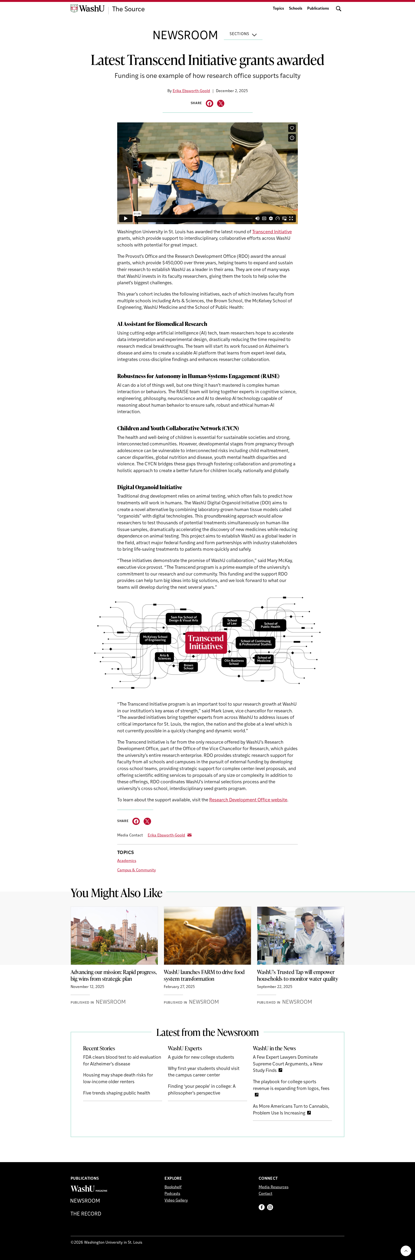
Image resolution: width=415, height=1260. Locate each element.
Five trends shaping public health (116, 1093)
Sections (239, 34)
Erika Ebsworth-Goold (191, 91)
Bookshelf (173, 1187)
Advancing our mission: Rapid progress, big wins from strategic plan (114, 975)
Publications (318, 9)
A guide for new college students (201, 1057)
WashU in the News (274, 1048)
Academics (126, 861)
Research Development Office (240, 800)
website (279, 800)
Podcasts (172, 1194)
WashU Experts (185, 1048)
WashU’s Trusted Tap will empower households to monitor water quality (297, 975)
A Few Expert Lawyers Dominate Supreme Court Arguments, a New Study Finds (288, 1064)
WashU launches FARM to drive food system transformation (204, 975)
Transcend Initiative (272, 232)
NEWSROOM (185, 36)
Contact (265, 1194)
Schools (295, 9)
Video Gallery (176, 1201)
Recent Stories (99, 1048)
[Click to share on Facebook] (209, 103)
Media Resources (273, 1187)
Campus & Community (136, 870)
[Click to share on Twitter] (221, 103)
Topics (278, 9)
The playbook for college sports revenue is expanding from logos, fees (291, 1085)
